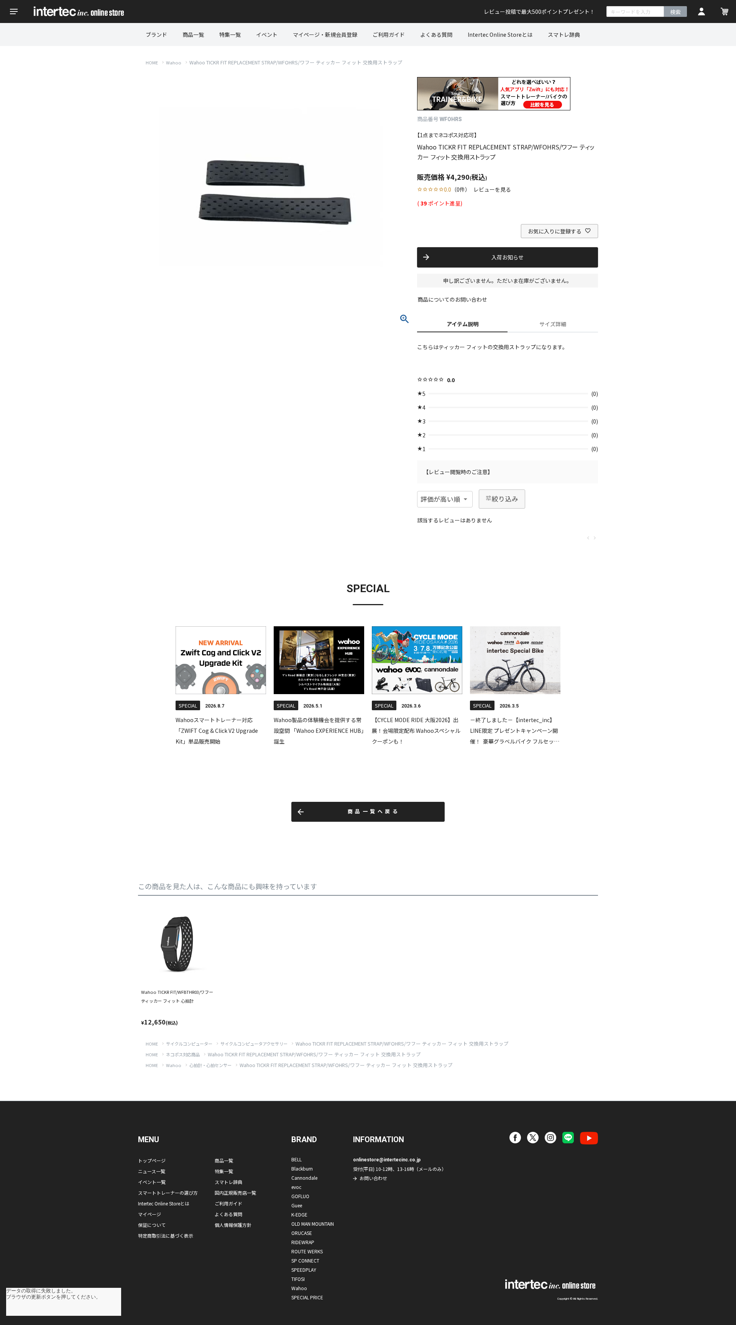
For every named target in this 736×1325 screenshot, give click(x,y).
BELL (296, 1159)
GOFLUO (300, 1196)
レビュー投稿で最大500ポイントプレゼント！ (539, 11)
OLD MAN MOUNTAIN (312, 1223)
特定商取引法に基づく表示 (165, 1235)
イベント (267, 34)
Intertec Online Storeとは (500, 34)
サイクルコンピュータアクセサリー (254, 1044)
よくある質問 (436, 34)
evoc (296, 1187)
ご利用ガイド (389, 34)
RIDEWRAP (302, 1242)
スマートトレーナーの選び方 (168, 1192)
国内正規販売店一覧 (235, 1192)
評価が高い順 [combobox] (440, 499)
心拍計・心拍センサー (210, 1065)
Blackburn (302, 1168)
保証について (152, 1225)
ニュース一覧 (151, 1171)
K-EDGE (299, 1214)
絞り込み (505, 498)
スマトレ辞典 (564, 34)
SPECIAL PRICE (307, 1297)
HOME (152, 62)
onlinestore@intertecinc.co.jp (387, 1159)
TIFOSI (298, 1279)
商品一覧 (193, 34)
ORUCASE (301, 1233)
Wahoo (173, 62)
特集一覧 (230, 34)
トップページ (152, 1160)
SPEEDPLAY (303, 1269)
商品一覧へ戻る (374, 811)
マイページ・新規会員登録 (325, 34)
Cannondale (304, 1177)
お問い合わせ (373, 1178)
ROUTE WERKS (307, 1251)
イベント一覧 (152, 1182)
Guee (296, 1205)
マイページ (149, 1214)
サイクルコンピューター (189, 1044)
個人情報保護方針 (233, 1225)
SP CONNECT (305, 1260)
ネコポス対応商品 (183, 1054)
